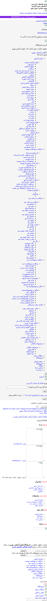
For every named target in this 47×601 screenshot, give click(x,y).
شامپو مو (30, 204)
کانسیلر (31, 81)
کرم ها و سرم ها (32, 153)
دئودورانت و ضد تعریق (30, 278)
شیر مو (31, 206)
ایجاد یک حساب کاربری (35, 383)
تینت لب (31, 114)
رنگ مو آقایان (29, 247)
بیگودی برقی (29, 319)
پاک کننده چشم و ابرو (26, 176)
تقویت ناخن (30, 130)
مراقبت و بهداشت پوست (34, 502)
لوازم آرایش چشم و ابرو (29, 83)
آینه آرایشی (30, 141)
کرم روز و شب (28, 157)
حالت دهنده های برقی (30, 308)
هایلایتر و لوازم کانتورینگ (25, 73)
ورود (45, 391)
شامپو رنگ (30, 258)
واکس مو (30, 227)
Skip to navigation (26, 13)
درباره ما (40, 518)
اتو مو (32, 313)
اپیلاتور (31, 329)
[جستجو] (46, 374)
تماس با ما (39, 519)
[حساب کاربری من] (46, 379)
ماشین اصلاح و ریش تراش (24, 325)
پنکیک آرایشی (29, 66)
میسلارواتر (30, 165)
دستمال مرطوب (28, 171)
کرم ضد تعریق (29, 284)
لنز (33, 101)
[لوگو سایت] (39, 23)
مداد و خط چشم (28, 87)
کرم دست (30, 272)
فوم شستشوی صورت (26, 169)
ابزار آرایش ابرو (28, 104)
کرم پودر (31, 64)
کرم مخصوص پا (28, 274)
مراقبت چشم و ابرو (31, 180)
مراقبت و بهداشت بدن (30, 264)
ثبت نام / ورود (38, 486)
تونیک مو (31, 220)
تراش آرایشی (29, 143)
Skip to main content (40, 13)
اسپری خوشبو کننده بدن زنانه (23, 296)
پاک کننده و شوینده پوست (29, 163)
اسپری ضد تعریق (28, 282)
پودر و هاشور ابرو (27, 106)
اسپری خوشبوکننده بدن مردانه (23, 298)
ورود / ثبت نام (38, 578)
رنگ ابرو (31, 99)
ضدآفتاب (35, 194)
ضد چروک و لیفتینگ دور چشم (23, 188)
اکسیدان (31, 251)
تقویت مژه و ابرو (28, 108)
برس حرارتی (29, 317)
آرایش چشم (39, 505)
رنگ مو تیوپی (29, 243)
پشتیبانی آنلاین (38, 489)
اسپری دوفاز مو (28, 210)
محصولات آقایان (32, 347)
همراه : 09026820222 (19, 460)
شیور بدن (30, 335)
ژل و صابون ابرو (28, 91)
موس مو (31, 233)
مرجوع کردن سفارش (36, 488)
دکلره (32, 256)
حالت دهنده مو (33, 225)
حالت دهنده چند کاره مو (25, 321)
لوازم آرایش (32, 417)
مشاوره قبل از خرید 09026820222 (23, 17)
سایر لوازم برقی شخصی (29, 337)
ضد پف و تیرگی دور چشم (25, 186)
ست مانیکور (29, 339)
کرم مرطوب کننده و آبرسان (24, 155)
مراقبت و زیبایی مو (31, 202)
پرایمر (32, 75)
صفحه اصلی (39, 514)
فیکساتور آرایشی (28, 77)
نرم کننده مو (29, 218)
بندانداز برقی (29, 331)
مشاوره (40, 491)
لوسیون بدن (29, 270)
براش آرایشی (29, 137)
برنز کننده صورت (28, 79)
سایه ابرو (30, 95)
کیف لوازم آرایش (28, 134)
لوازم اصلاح (29, 266)
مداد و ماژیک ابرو (28, 93)
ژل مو (31, 229)
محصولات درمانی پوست (25, 161)
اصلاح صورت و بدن (31, 323)
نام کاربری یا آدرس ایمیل (37, 387)
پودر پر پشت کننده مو (26, 239)
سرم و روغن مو (28, 214)
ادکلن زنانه (30, 292)
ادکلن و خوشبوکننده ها (30, 290)
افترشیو (31, 349)
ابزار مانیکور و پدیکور (26, 128)
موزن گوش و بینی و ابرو (25, 327)
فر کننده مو (30, 315)
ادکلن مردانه (29, 294)
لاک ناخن (31, 124)
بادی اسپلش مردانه (27, 302)
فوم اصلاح (30, 351)
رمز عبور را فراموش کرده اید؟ (36, 395)
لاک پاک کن (30, 126)
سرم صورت (29, 159)
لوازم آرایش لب (32, 110)
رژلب (32, 112)
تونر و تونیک (30, 174)
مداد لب (31, 116)
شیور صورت (29, 333)
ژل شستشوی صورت (26, 167)
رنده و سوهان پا (28, 276)
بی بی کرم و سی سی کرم (24, 70)
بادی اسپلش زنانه (27, 300)
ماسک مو (30, 216)
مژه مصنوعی (29, 147)
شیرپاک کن (30, 178)
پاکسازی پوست (32, 190)
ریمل (32, 85)
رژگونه (31, 68)
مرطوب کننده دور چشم (25, 184)
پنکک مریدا (43, 413)
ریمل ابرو (30, 97)
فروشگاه (40, 516)
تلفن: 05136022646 (20, 444)
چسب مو (30, 235)
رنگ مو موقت (29, 249)
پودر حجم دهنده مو (27, 237)
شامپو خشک (29, 208)
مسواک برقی (29, 341)
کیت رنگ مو (29, 245)
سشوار (31, 311)
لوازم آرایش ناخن (32, 122)
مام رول (31, 280)
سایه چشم (30, 89)
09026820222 (42, 33)
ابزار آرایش (34, 132)
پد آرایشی (30, 139)
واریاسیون (30, 253)
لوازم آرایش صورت (31, 62)
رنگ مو (35, 241)
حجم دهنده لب (28, 120)
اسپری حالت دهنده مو (26, 231)
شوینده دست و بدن (27, 268)
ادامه (44, 399)
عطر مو (31, 223)
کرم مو (31, 212)
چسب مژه (30, 145)
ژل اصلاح (30, 354)
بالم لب (31, 118)
